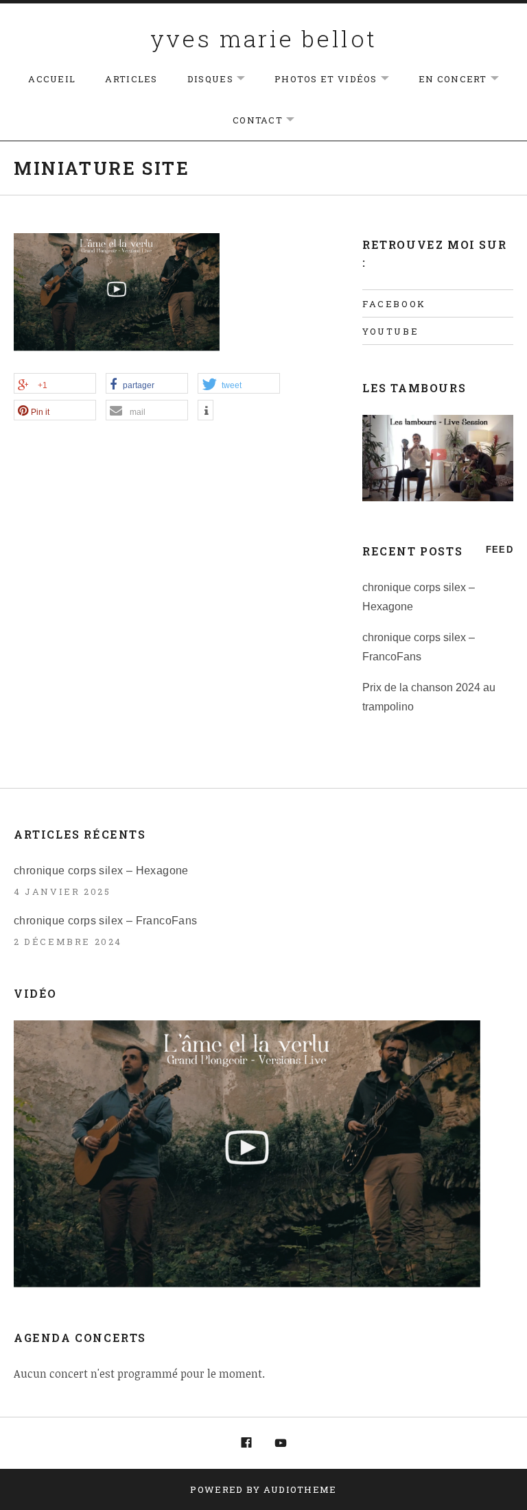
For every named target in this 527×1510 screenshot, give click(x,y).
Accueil (51, 79)
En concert (466, 79)
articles (131, 79)
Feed (499, 549)
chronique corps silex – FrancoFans (106, 920)
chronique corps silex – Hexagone (101, 870)
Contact (270, 120)
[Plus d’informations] (205, 410)
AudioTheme (300, 1489)
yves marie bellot (263, 38)
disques (223, 79)
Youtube (390, 331)
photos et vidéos (338, 79)
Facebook (394, 304)
